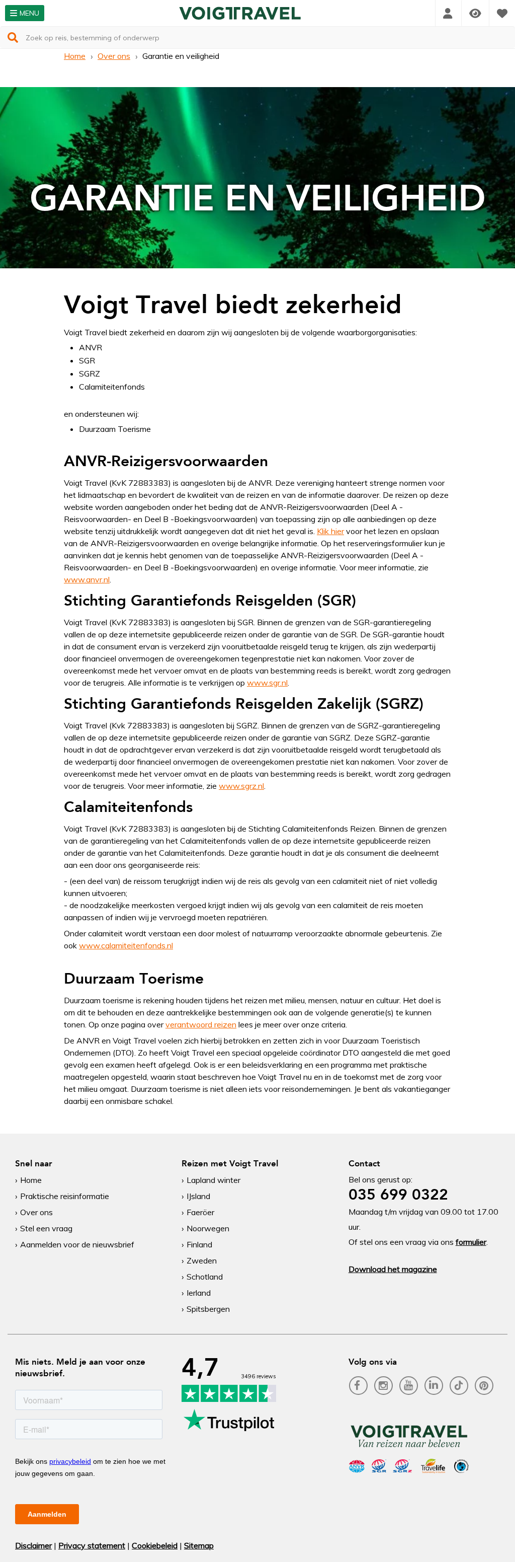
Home (74, 56)
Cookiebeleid (155, 1545)
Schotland (205, 1277)
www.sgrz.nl (241, 786)
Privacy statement (91, 1545)
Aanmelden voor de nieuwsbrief (77, 1244)
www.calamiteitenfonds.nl (126, 945)
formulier (471, 1242)
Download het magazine (393, 1269)
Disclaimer (33, 1545)
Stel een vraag (46, 1228)
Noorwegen (208, 1228)
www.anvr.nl (87, 579)
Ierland (199, 1293)
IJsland (198, 1196)
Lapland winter (213, 1180)
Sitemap (199, 1545)
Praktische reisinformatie (64, 1196)
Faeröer (200, 1212)
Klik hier (330, 531)
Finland (199, 1244)
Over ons (114, 56)
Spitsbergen (208, 1309)
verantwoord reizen (200, 1024)
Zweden (202, 1260)
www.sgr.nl (267, 683)
